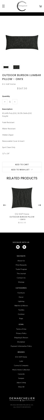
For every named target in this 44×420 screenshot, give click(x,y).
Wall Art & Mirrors (21, 305)
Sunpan (21, 378)
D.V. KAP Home (21, 357)
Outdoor (21, 314)
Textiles (21, 310)
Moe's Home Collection (21, 370)
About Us (21, 261)
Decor (21, 297)
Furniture (21, 293)
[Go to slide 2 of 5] (38, 205)
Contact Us (21, 278)
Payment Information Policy (21, 346)
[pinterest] (24, 247)
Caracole (21, 374)
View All (21, 387)
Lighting (21, 301)
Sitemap (21, 282)
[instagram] (18, 247)
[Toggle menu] (3, 6)
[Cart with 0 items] (40, 6)
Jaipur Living (21, 382)
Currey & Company (21, 365)
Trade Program (21, 269)
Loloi (21, 361)
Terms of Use (21, 329)
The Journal (21, 273)
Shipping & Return (21, 337)
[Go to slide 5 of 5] (5, 205)
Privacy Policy (21, 333)
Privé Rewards (21, 265)
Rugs (21, 318)
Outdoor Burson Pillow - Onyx (22, 218)
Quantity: (6, 96)
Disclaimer (21, 342)
